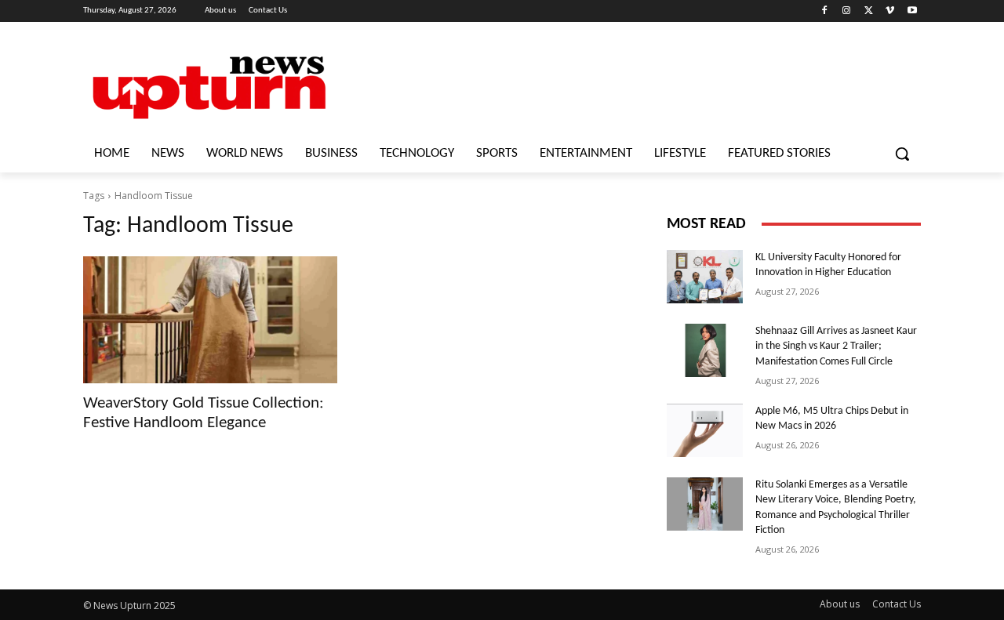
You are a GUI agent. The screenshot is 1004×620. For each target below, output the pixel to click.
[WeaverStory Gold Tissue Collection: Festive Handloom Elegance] (210, 319)
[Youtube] (912, 11)
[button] (902, 153)
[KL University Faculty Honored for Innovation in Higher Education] (705, 276)
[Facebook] (825, 11)
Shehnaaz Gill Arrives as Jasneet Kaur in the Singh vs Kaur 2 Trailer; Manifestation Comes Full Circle (836, 346)
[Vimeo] (890, 11)
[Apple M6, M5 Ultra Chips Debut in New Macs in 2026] (705, 430)
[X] (869, 11)
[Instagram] (847, 11)
